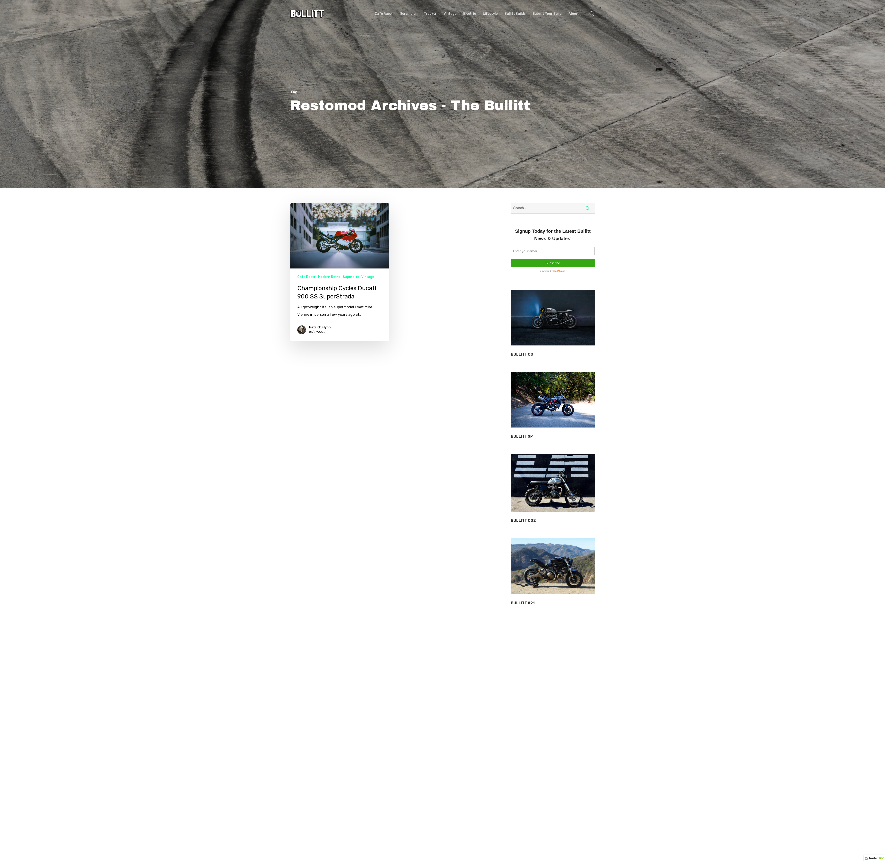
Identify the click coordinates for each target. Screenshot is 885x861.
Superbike (351, 277)
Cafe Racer (306, 277)
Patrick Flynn (320, 327)
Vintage (367, 277)
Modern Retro (329, 277)
